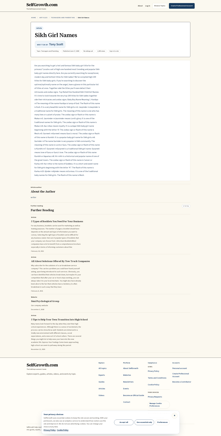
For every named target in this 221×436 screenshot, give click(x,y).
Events (126, 388)
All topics (103, 368)
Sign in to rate (114, 51)
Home (33, 18)
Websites (127, 375)
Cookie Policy (153, 384)
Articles (43, 18)
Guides (101, 382)
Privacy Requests (155, 397)
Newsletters (128, 382)
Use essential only (144, 422)
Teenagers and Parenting (63, 18)
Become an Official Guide (133, 395)
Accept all (124, 422)
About (140, 6)
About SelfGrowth (130, 368)
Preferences (162, 422)
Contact (126, 402)
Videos (101, 395)
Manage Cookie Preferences (156, 404)
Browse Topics (159, 6)
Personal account (179, 368)
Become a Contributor (181, 382)
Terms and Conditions (157, 378)
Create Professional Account (180, 375)
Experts (102, 375)
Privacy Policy (153, 371)
